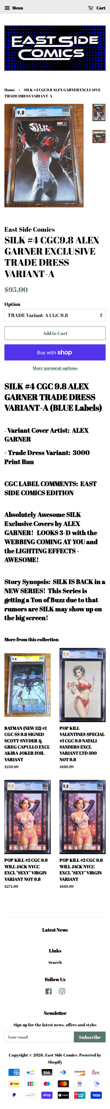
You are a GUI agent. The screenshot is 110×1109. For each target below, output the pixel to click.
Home (9, 89)
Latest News (55, 930)
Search (55, 962)
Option (12, 304)
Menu (17, 8)
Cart (101, 8)
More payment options (55, 368)
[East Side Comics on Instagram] (62, 992)
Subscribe (90, 1037)
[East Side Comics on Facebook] (48, 992)
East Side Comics (61, 1055)
